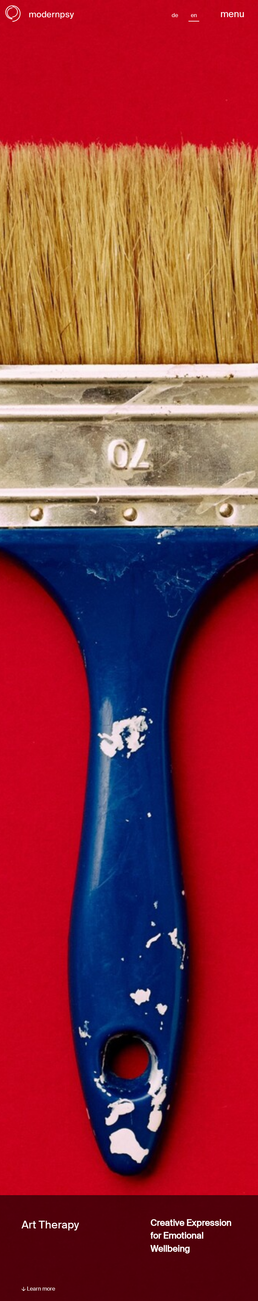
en (194, 15)
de (175, 15)
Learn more (40, 1288)
